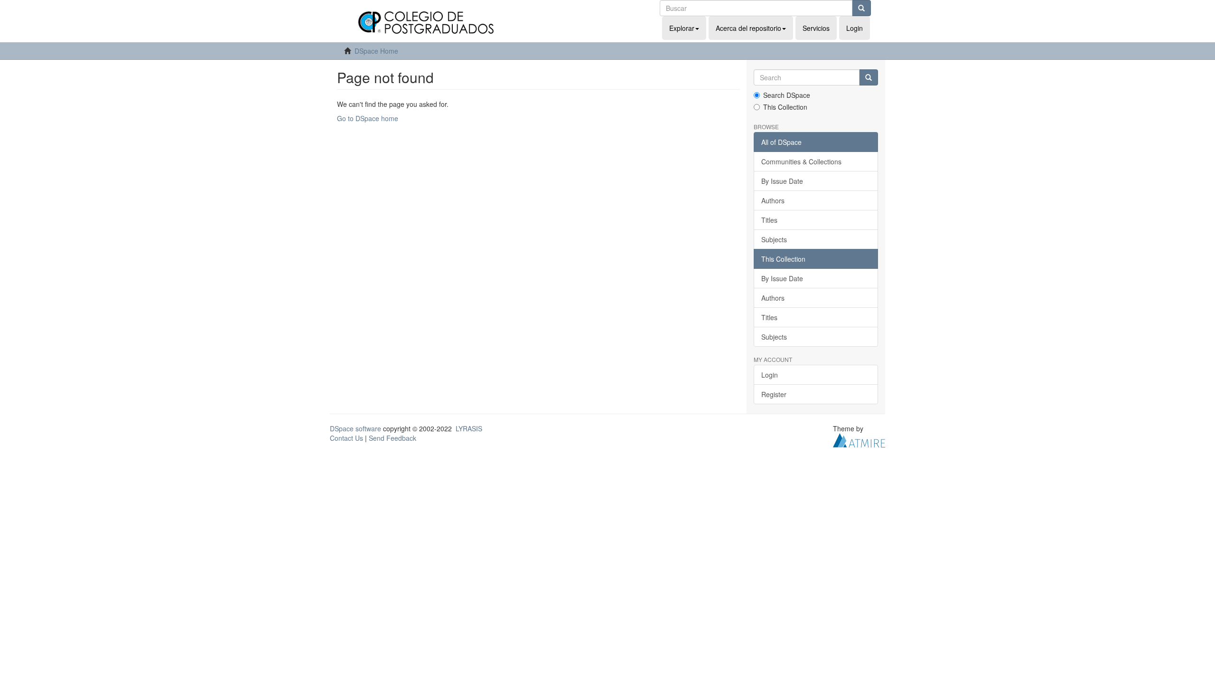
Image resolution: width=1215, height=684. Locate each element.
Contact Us (346, 438)
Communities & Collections (801, 161)
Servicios (816, 28)
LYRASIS (469, 428)
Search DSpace (786, 95)
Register (773, 394)
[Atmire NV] (859, 439)
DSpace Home (376, 51)
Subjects (774, 239)
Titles (769, 220)
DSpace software (355, 428)
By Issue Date (782, 181)
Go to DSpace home (367, 118)
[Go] (861, 8)
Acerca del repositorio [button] (748, 28)
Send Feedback (392, 438)
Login (769, 375)
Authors (773, 200)
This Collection (785, 107)
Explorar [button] (681, 28)
